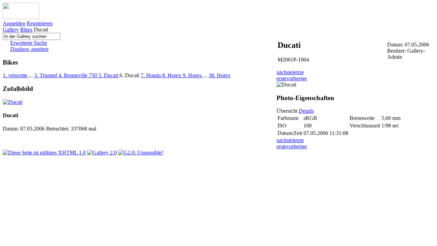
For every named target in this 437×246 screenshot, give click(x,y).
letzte (298, 72)
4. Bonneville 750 (78, 75)
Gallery (11, 29)
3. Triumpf (46, 75)
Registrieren (40, 23)
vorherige (296, 78)
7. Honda (151, 75)
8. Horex (172, 75)
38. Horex (219, 75)
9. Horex (193, 75)
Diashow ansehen (29, 49)
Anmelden (14, 23)
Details (306, 111)
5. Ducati (108, 75)
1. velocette (16, 75)
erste (281, 78)
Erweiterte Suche (28, 43)
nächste (285, 72)
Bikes (26, 29)
